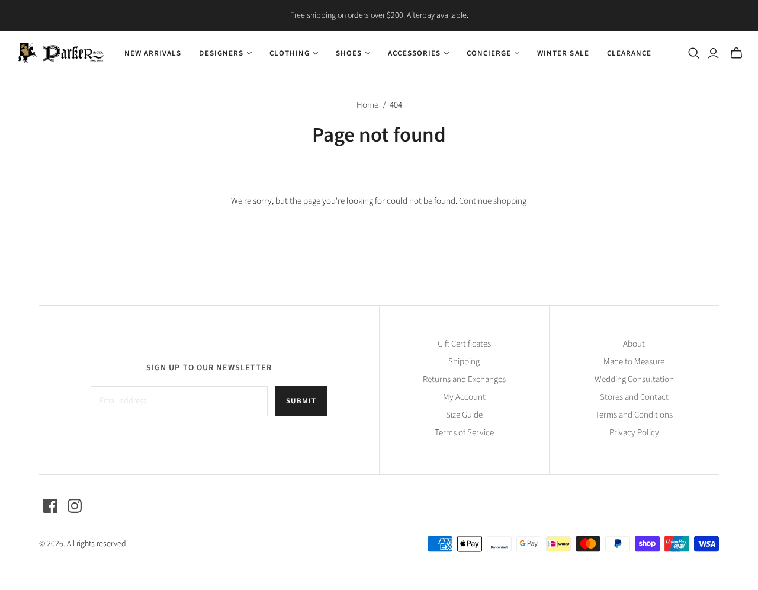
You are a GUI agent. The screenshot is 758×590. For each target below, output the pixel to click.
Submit (301, 401)
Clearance (629, 53)
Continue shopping (492, 201)
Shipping (464, 361)
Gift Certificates (464, 344)
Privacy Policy (634, 433)
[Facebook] (50, 506)
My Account (464, 397)
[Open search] (694, 53)
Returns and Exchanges (464, 379)
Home (367, 105)
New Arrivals (152, 53)
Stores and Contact (634, 397)
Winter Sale (563, 53)
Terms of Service (464, 433)
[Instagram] (75, 506)
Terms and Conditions (634, 415)
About (634, 344)
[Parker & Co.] (61, 53)
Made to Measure (633, 361)
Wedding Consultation (634, 379)
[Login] (713, 53)
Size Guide (464, 415)
